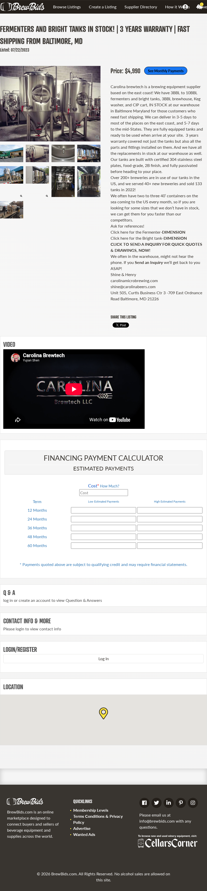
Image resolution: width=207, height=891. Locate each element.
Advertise (82, 828)
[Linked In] (169, 803)
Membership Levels (90, 810)
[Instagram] (193, 803)
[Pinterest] (181, 803)
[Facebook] (144, 803)
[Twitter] (156, 803)
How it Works (177, 7)
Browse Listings (67, 7)
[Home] (24, 6)
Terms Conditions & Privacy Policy (98, 819)
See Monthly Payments (166, 70)
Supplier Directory (140, 7)
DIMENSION (173, 232)
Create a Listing (102, 7)
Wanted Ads (84, 834)
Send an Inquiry (149, 262)
